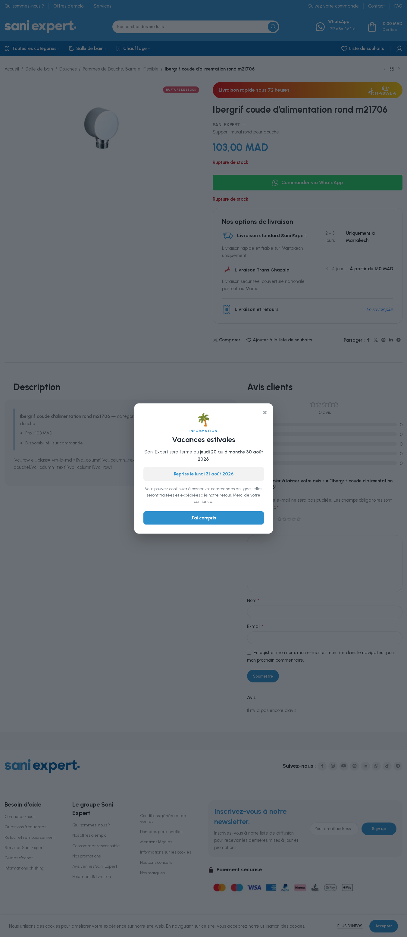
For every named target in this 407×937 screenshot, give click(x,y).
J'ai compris (203, 518)
